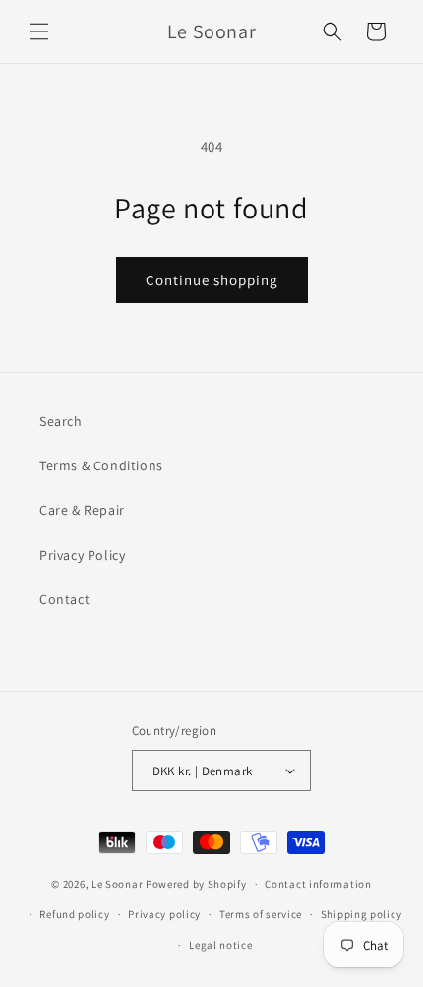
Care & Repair (82, 510)
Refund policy (74, 914)
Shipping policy (361, 914)
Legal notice (220, 945)
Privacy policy (164, 914)
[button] (39, 31)
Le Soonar (117, 884)
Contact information (318, 884)
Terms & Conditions (101, 465)
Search (61, 421)
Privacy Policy (82, 555)
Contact (64, 599)
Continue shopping (212, 280)
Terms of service (260, 914)
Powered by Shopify (196, 884)
